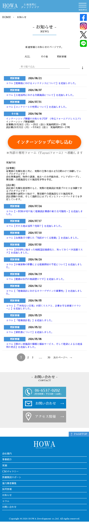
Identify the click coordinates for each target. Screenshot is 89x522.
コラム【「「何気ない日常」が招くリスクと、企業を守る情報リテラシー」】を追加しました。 (43, 307)
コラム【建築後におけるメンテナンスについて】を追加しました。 (41, 83)
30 (49, 357)
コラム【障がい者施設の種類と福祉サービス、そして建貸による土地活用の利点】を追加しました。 (44, 345)
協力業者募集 (9, 483)
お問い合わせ (45, 403)
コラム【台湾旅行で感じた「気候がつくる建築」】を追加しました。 (43, 238)
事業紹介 (7, 459)
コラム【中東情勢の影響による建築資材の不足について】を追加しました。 (44, 266)
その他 (44, 56)
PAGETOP (80, 434)
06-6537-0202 (47, 390)
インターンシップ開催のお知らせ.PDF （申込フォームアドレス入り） (44, 119)
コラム (5, 501)
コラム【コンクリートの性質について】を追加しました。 (37, 107)
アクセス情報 (45, 416)
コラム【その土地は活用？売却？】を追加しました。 (34, 226)
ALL (27, 56)
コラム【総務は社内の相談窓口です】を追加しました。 (35, 279)
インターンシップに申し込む (44, 142)
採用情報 (7, 489)
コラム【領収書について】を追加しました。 (30, 332)
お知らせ (7, 495)
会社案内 (7, 454)
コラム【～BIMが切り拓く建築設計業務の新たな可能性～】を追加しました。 (44, 212)
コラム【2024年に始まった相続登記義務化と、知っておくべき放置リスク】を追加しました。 (44, 251)
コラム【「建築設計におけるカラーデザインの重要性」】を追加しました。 (44, 292)
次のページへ (60, 357)
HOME (6, 17)
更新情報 (61, 56)
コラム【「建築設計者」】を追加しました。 (30, 320)
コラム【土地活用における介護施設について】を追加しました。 (40, 95)
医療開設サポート (11, 477)
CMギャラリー (10, 471)
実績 (4, 465)
